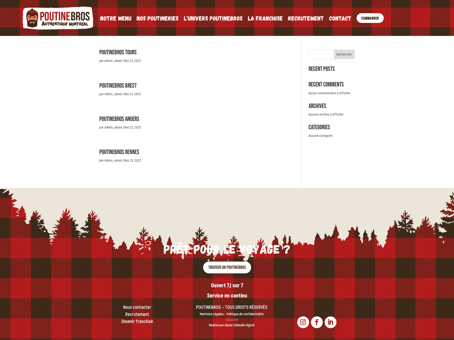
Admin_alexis (113, 61)
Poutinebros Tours (118, 52)
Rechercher (344, 54)
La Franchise (265, 18)
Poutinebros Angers (119, 119)
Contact (340, 18)
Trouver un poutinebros (227, 267)
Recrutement (306, 18)
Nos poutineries (158, 18)
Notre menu (115, 18)
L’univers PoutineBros (213, 18)
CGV (235, 320)
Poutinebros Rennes (119, 152)
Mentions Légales (212, 314)
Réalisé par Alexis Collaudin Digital (231, 325)
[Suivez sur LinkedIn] (330, 322)
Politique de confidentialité (245, 314)
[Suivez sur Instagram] (303, 322)
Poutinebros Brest (118, 86)
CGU (228, 320)
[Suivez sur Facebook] (317, 322)
